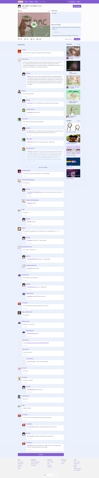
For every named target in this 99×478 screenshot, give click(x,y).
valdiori (23, 228)
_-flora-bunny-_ (25, 340)
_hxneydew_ (25, 302)
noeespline (24, 377)
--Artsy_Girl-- (25, 118)
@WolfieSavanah (31, 333)
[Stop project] (21, 11)
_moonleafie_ (72, 88)
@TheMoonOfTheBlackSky (34, 192)
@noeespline (30, 389)
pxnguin (24, 90)
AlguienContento (72, 102)
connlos (24, 50)
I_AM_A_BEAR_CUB (27, 312)
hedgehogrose (25, 274)
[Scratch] (20, 1)
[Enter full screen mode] (49, 11)
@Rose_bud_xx (31, 76)
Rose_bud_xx (25, 59)
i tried (70, 72)
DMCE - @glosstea (73, 101)
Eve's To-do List (70, 178)
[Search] (41, 1)
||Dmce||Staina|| (72, 116)
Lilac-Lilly (24, 368)
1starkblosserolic (30, 109)
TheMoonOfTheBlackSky (28, 180)
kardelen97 (71, 117)
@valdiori (29, 240)
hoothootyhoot (25, 396)
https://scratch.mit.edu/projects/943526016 (38, 343)
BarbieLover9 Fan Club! (72, 143)
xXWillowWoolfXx (26, 170)
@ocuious (37, 156)
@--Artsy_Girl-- (31, 131)
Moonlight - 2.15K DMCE (74, 57)
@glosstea (30, 112)
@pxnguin (30, 103)
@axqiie (29, 221)
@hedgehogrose (31, 287)
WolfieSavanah (25, 321)
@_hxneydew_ (31, 427)
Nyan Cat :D (69, 166)
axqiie (23, 209)
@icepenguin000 (48, 158)
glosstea (25, 7)
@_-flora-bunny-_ (31, 361)
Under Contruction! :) (71, 155)
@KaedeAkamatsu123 (33, 259)
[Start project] (19, 11)
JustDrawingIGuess (73, 73)
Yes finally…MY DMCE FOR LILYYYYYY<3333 (74, 87)
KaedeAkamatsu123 (27, 246)
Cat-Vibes (71, 58)
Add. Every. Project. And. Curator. (72, 132)
